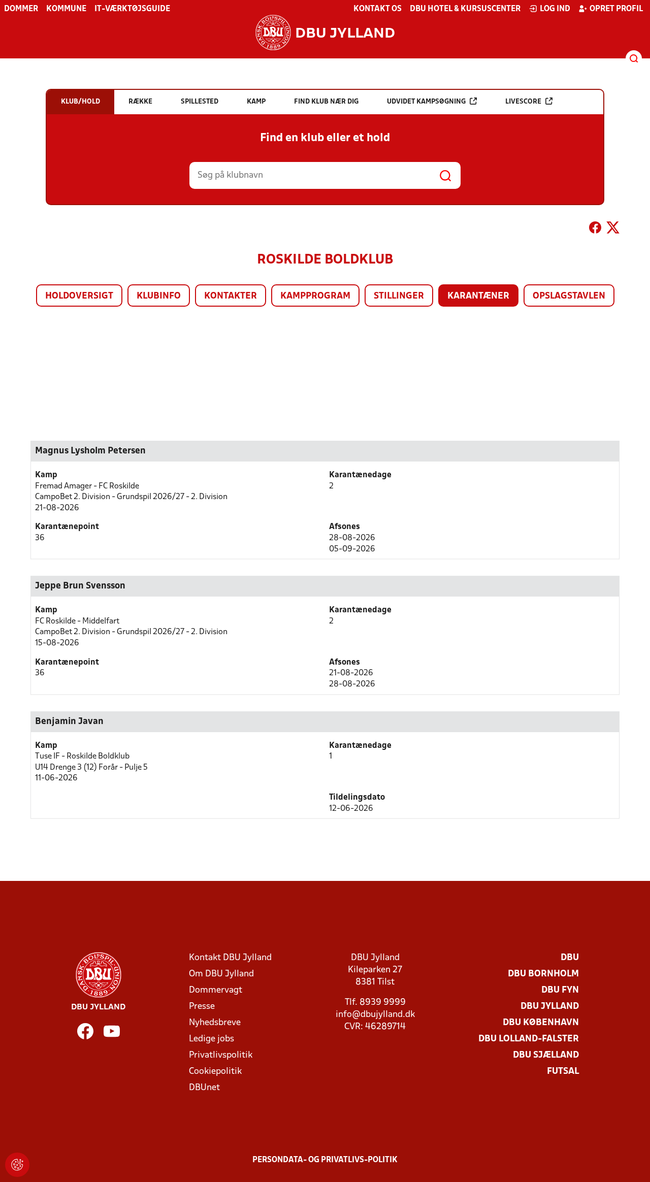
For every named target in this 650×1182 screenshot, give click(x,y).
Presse (202, 1006)
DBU (570, 958)
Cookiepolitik (215, 1071)
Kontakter (230, 296)
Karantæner (478, 296)
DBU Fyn (560, 990)
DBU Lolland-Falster (528, 1039)
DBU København (541, 1023)
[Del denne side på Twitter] (613, 229)
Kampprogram (315, 296)
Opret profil (616, 9)
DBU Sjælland (546, 1055)
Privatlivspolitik (220, 1055)
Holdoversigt (79, 296)
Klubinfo (159, 296)
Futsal (563, 1071)
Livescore (523, 101)
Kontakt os (377, 9)
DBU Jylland (550, 1006)
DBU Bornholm (543, 974)
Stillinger (399, 296)
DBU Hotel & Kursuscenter (465, 9)
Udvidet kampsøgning (426, 101)
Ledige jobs (211, 1039)
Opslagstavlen (569, 296)
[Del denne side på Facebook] (595, 229)
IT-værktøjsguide (132, 9)
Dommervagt (215, 990)
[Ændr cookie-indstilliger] (17, 1165)
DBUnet (204, 1088)
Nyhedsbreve (215, 1023)
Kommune (66, 9)
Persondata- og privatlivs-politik (325, 1160)
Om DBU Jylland (221, 974)
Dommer (21, 9)
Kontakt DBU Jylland (230, 958)
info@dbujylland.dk (375, 1014)
